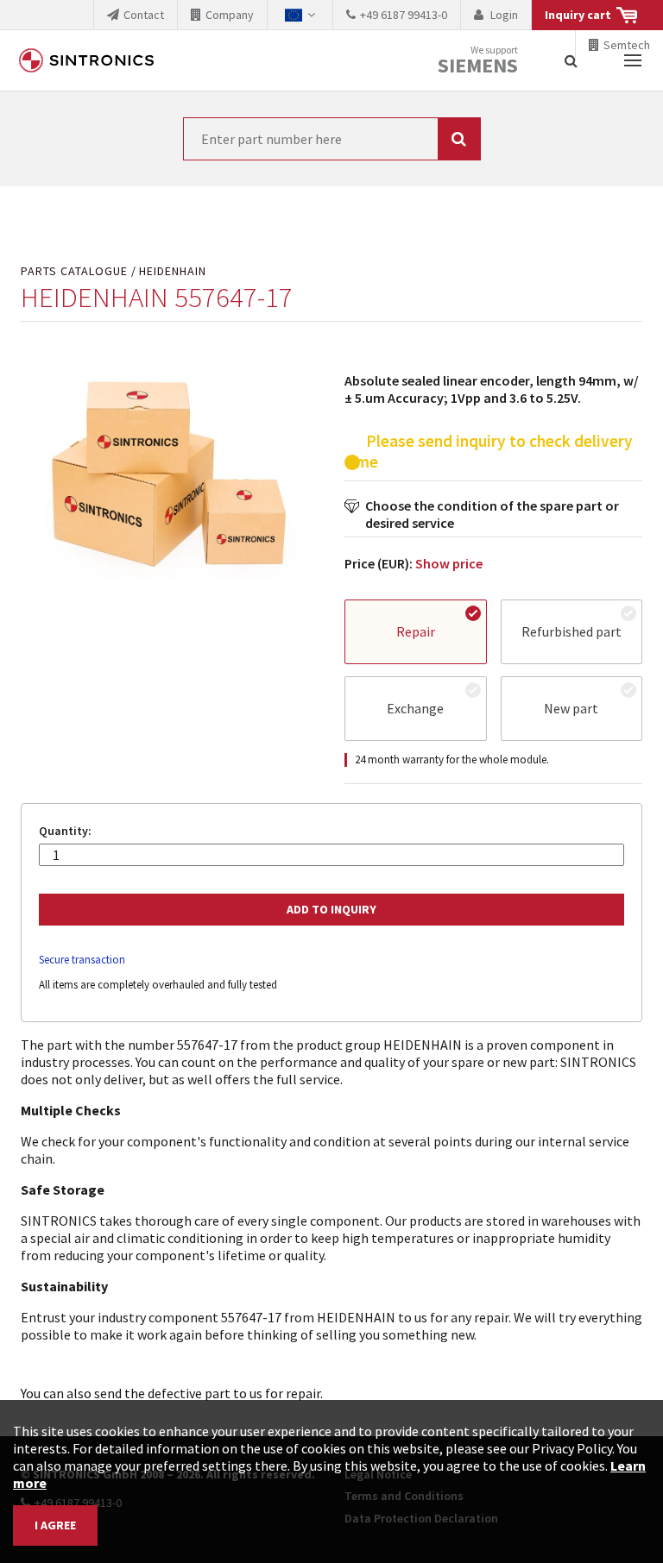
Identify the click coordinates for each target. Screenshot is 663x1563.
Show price (449, 563)
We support (478, 60)
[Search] (571, 60)
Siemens (478, 65)
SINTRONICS (86, 60)
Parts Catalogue (74, 271)
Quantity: (65, 831)
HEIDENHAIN (172, 271)
